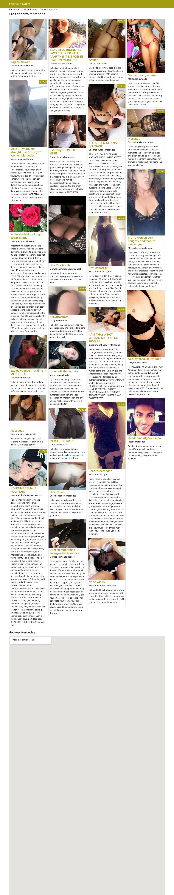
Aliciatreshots (59, 317)
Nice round (57, 492)
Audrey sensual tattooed (144, 358)
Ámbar (93, 59)
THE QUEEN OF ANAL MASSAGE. (104, 144)
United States (30, 9)
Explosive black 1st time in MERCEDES (28, 372)
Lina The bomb (60, 265)
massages (17, 430)
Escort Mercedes (100, 471)
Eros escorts (15, 9)
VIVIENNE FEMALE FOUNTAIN (23, 490)
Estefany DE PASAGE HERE (64, 151)
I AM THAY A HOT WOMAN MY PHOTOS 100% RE (103, 338)
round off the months (64, 371)
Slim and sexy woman (142, 75)
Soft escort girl (99, 268)
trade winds (97, 582)
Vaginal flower (20, 62)
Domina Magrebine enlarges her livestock (65, 551)
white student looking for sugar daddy (27, 236)
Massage (134, 138)
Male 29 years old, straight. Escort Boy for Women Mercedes (26, 152)
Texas (43, 9)
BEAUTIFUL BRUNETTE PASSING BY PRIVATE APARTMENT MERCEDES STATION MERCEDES (67, 55)
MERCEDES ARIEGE (63, 441)
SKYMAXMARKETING (19, 4)
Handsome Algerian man (144, 438)
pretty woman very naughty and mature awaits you (141, 241)
